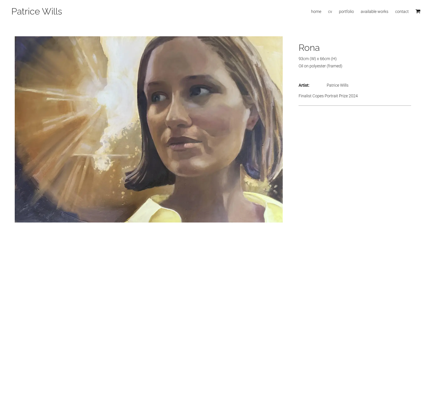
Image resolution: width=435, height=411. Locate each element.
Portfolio (346, 11)
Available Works (374, 11)
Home (316, 11)
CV (330, 11)
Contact (402, 11)
